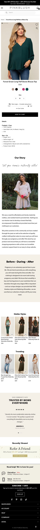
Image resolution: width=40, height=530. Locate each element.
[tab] (18, 432)
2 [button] (3, 23)
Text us (9, 479)
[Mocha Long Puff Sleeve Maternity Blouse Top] (13, 89)
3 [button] (4, 23)
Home (2, 19)
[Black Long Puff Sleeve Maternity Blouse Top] (16, 89)
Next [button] (37, 51)
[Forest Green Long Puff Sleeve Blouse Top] (27, 89)
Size (20, 95)
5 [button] (7, 23)
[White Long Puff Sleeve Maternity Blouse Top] (20, 89)
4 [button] (6, 23)
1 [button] (2, 23)
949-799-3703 (17, 479)
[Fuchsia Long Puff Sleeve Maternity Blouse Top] (23, 89)
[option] (20, 51)
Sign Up (20, 494)
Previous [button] (2, 51)
